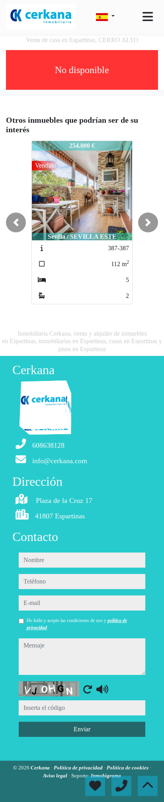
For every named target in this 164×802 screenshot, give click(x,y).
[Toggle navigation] (148, 16)
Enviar (82, 729)
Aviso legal (55, 776)
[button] (16, 222)
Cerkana (41, 768)
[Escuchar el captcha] (102, 689)
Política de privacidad (79, 768)
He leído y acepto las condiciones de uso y (77, 624)
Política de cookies (128, 768)
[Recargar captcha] (87, 689)
